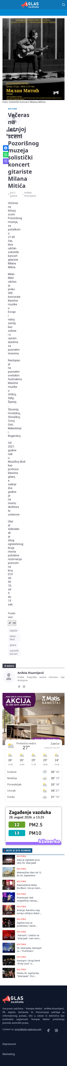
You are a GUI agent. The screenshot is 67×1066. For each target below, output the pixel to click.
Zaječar (13, 630)
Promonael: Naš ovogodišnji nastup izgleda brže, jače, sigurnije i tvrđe (27, 899)
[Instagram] (24, 687)
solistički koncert (14, 652)
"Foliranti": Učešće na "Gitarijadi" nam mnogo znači (29, 937)
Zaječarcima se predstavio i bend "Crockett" (26, 924)
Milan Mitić (13, 638)
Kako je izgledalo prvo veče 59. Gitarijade (28, 861)
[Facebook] (19, 687)
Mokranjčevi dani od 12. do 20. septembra (29, 874)
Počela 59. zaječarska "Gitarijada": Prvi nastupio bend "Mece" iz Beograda (28, 975)
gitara (13, 645)
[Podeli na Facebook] (9, 623)
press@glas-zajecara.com (28, 1029)
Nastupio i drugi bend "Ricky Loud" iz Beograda (28, 962)
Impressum (9, 1044)
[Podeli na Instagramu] (14, 623)
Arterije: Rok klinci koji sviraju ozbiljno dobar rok (28, 912)
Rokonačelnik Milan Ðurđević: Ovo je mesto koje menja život (29, 887)
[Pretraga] (63, 4)
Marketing (8, 1054)
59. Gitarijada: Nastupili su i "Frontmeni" (29, 949)
